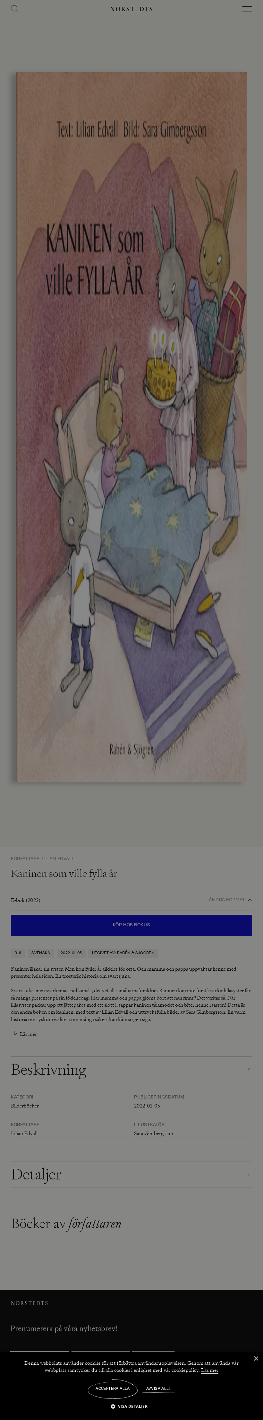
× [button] (255, 1358)
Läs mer (209, 1370)
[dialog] (131, 710)
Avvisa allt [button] (158, 1389)
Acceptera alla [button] (113, 1389)
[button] (131, 1406)
